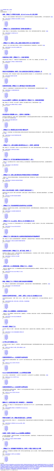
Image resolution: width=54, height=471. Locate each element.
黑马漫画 (20, 61)
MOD (13, 47)
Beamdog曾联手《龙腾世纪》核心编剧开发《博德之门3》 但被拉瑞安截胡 (23, 100)
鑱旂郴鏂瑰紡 (25, 468)
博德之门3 (10, 18)
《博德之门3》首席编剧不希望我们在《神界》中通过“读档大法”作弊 (22, 448)
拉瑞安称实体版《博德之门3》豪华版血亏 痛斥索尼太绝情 (19, 85)
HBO (13, 285)
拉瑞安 (6, 18)
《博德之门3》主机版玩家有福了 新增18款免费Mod (17, 28)
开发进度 (15, 195)
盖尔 (13, 164)
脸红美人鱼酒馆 (15, 240)
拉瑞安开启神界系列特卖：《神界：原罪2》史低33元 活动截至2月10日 (22, 295)
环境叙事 (20, 240)
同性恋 (17, 164)
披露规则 (19, 438)
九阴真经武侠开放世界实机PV (29, 466)
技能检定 (18, 453)
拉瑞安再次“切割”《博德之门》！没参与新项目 (16, 57)
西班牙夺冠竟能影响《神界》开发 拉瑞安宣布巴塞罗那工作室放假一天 (22, 71)
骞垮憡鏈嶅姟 (13, 468)
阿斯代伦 (13, 18)
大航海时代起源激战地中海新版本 (31, 465)
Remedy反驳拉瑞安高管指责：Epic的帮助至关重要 (17, 372)
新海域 (18, 467)
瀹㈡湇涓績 (30, 468)
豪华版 (16, 90)
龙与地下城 (18, 226)
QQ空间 (6, 21)
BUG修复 (17, 256)
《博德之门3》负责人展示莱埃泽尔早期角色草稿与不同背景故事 (21, 175)
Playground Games (24, 407)
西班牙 (9, 75)
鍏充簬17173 (2, 468)
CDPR (9, 119)
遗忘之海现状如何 (41, 465)
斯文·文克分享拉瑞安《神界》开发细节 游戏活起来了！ (18, 190)
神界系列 (9, 301)
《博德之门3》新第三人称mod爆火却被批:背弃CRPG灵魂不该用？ (21, 43)
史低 (15, 226)
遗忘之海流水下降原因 (8, 465)
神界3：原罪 (18, 301)
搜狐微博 (6, 25)
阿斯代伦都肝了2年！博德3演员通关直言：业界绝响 (17, 417)
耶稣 (15, 164)
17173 (1, 9)
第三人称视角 (16, 47)
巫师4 (11, 119)
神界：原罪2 (14, 301)
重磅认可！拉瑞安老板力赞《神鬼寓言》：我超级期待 (18, 402)
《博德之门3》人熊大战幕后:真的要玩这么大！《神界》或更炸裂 (21, 145)
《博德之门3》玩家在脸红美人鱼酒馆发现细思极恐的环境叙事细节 (21, 236)
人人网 (6, 26)
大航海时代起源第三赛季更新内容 (41, 466)
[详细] (52, 16)
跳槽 (14, 119)
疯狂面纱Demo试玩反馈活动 (15, 464)
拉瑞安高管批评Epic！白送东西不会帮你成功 (15, 387)
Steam (13, 226)
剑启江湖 (14, 466)
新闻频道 (4, 9)
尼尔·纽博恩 (18, 18)
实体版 (13, 90)
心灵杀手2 (14, 362)
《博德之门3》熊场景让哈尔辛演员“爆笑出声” (15, 129)
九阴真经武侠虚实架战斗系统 (28, 464)
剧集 (15, 285)
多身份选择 (21, 466)
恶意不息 (9, 271)
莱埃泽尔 (13, 180)
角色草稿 (17, 180)
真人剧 (15, 316)
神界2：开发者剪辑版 (25, 301)
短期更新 (6, 466)
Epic (9, 362)
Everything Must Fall (32, 467)
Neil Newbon (18, 423)
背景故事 (21, 180)
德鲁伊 (18, 149)
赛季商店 (3, 466)
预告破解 (12, 467)
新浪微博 (6, 22)
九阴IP (36, 464)
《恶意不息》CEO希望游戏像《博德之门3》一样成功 (17, 266)
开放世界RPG (18, 407)
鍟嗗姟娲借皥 (19, 468)
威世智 (17, 61)
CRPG (21, 47)
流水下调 (10, 466)
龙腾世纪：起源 (22, 347)
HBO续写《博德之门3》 (9, 326)
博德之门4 (14, 61)
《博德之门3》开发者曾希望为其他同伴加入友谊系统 (17, 205)
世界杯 (12, 75)
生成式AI (12, 438)
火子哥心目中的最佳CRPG (10, 342)
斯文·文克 (10, 195)
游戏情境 (19, 195)
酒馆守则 (23, 240)
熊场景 (16, 135)
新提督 (22, 464)
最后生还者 (18, 285)
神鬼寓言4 (10, 407)
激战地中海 (8, 467)
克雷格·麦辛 (19, 316)
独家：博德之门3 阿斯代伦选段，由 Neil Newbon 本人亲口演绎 (20, 14)
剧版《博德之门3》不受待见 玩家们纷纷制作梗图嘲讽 (18, 281)
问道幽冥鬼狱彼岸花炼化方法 (42, 464)
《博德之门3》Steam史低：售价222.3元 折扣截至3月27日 (18, 221)
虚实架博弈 (22, 465)
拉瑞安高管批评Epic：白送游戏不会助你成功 (15, 357)
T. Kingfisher (22, 18)
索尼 (18, 90)
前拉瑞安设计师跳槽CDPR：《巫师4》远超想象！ (17, 114)
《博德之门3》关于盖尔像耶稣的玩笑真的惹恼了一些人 (18, 159)
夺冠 (14, 75)
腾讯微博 (6, 38)
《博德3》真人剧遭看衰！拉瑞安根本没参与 (15, 311)
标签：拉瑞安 (9, 9)
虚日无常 (38, 467)
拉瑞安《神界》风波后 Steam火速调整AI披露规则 (16, 433)
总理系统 (15, 467)
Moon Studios (14, 271)
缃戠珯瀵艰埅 (36, 468)
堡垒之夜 (17, 362)
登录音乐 (17, 466)
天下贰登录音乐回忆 (16, 465)
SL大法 (15, 453)
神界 (16, 75)
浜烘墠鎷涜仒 (8, 468)
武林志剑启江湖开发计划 (5, 464)
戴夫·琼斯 (19, 135)
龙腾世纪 (13, 104)
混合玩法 (27, 467)
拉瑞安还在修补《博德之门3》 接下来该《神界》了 (17, 250)
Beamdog (9, 104)
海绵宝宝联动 (22, 467)
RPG (15, 256)
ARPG (22, 271)
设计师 (16, 119)
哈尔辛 (13, 135)
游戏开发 (15, 438)
